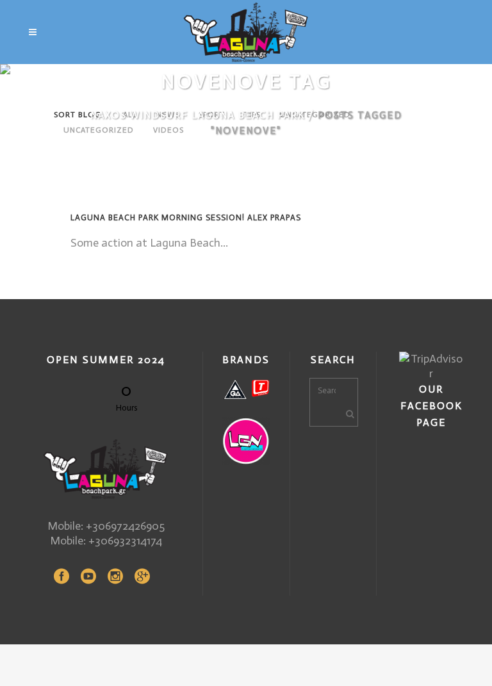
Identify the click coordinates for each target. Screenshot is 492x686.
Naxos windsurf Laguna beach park (197, 115)
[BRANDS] (246, 389)
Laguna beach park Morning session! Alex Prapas (185, 217)
